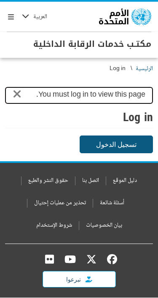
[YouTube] (70, 259)
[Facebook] (110, 259)
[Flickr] (49, 259)
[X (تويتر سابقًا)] (91, 259)
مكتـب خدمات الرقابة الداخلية (92, 44)
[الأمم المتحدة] (125, 16)
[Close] (17, 95)
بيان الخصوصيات (104, 225)
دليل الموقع (125, 180)
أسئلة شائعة (112, 203)
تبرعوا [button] (74, 279)
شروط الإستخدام (54, 225)
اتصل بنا (90, 180)
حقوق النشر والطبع (48, 180)
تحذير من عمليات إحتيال (60, 203)
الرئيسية (144, 69)
